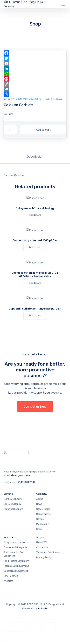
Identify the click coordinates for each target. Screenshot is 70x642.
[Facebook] (35, 53)
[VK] (35, 89)
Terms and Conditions (47, 552)
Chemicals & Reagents (28, 99)
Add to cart (43, 129)
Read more (35, 215)
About (39, 499)
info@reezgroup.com (18, 475)
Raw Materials (11, 576)
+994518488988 (25, 482)
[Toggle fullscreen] (20, 626)
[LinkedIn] (35, 68)
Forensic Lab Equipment (16, 566)
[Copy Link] (35, 84)
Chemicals (56, 99)
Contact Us (42, 547)
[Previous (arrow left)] (6, 636)
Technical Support (13, 509)
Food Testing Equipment (16, 561)
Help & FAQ (42, 542)
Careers (40, 519)
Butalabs (43, 608)
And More (8, 581)
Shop (39, 529)
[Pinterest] (35, 78)
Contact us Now (35, 406)
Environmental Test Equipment (14, 554)
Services (8, 493)
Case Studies (43, 509)
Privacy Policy (43, 557)
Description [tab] (35, 156)
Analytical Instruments (16, 542)
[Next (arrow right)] (20, 636)
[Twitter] (35, 58)
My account (42, 524)
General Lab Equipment (16, 571)
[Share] (35, 94)
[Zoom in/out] (6, 626)
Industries (9, 537)
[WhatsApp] (35, 73)
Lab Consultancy (12, 504)
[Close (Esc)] (48, 626)
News (39, 504)
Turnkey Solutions (13, 499)
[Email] (35, 63)
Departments (43, 514)
